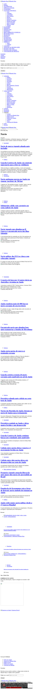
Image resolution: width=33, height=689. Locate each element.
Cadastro (9, 44)
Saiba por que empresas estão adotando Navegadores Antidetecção (16, 569)
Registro (6, 5)
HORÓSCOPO (7, 29)
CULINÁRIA (7, 9)
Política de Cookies (11, 118)
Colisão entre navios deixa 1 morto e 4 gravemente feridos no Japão (16, 449)
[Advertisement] (16, 638)
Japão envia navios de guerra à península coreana (13, 352)
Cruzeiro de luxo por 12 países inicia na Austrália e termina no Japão (16, 281)
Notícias (6, 174)
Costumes (9, 13)
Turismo (9, 25)
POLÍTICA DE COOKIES (10, 50)
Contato (9, 114)
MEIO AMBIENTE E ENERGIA (12, 32)
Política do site (10, 116)
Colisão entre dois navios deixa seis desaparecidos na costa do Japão (14, 461)
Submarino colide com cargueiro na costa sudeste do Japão (15, 207)
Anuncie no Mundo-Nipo (13, 115)
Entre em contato (8, 659)
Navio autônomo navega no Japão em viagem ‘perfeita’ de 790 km (15, 180)
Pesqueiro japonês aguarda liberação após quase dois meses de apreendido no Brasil (16, 475)
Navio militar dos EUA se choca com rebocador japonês (15, 257)
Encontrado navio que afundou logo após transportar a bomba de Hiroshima (16, 328)
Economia (9, 78)
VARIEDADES (8, 40)
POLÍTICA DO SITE (9, 48)
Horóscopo (9, 107)
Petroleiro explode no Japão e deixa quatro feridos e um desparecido (15, 424)
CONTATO (7, 46)
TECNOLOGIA (8, 39)
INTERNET (7, 31)
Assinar (3, 70)
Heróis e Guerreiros (11, 20)
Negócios (9, 80)
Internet (8, 84)
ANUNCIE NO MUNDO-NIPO (12, 47)
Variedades (6, 276)
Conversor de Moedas (12, 122)
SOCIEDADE (7, 37)
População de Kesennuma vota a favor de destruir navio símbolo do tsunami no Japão (16, 490)
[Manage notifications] (4, 685)
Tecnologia (6, 176)
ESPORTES (7, 28)
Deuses (8, 17)
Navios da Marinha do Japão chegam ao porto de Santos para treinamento (16, 412)
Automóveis (10, 88)
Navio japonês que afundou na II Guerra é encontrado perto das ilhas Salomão (15, 231)
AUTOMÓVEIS (8, 6)
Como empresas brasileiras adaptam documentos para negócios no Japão (17, 549)
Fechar (8, 687)
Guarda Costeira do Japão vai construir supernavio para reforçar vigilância (16, 164)
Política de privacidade (16, 687)
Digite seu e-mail (5, 68)
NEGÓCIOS (7, 35)
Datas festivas (10, 16)
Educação (9, 18)
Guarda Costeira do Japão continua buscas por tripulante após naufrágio (15, 437)
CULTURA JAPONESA (10, 10)
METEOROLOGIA (9, 33)
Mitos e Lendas (10, 24)
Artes (8, 12)
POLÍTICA (6, 36)
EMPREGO (7, 41)
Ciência (8, 82)
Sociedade (9, 81)
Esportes (9, 86)
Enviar (2, 678)
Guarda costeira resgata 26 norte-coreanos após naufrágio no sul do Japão (16, 376)
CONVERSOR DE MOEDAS (11, 51)
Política (8, 77)
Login (5, 3)
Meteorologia (10, 89)
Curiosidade (10, 14)
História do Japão (11, 21)
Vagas (8, 43)
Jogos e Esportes (11, 22)
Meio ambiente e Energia (13, 85)
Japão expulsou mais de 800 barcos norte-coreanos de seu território (14, 305)
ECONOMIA (7, 27)
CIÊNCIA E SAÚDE (9, 8)
